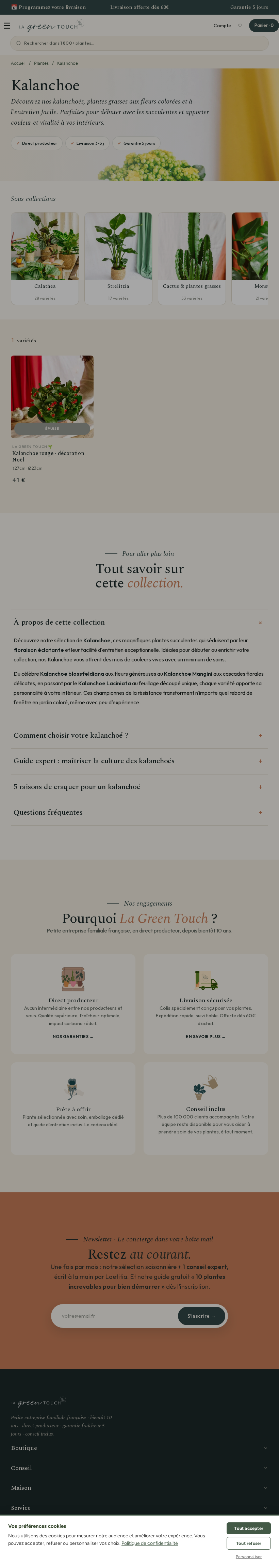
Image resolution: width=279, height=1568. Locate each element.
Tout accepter (248, 1528)
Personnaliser (249, 1556)
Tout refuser (248, 1543)
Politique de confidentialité (149, 1543)
